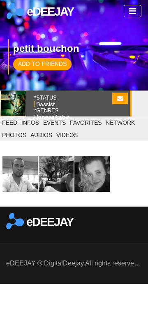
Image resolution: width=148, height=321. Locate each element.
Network (120, 122)
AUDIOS (41, 135)
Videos (67, 135)
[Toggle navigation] (132, 11)
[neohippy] (56, 173)
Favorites (86, 122)
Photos (14, 135)
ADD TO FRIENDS (42, 63)
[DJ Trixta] (20, 173)
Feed (9, 122)
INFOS (30, 122)
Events (54, 122)
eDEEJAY (49, 11)
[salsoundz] (92, 173)
